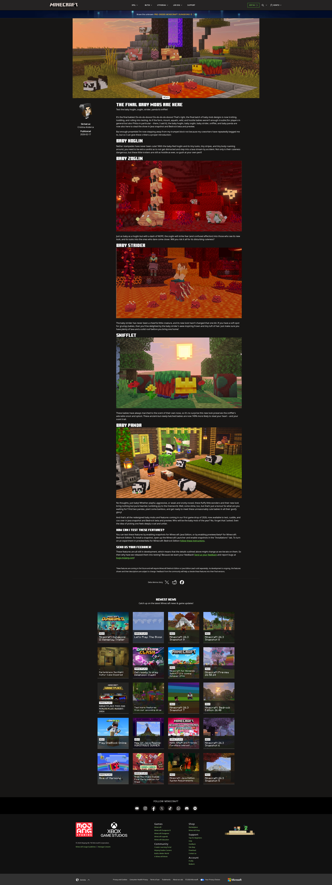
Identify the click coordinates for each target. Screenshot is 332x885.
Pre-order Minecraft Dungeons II (173, 14)
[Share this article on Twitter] (167, 582)
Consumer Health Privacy (139, 880)
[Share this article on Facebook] (182, 582)
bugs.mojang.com (125, 557)
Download (192, 850)
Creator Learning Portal (162, 847)
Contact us (192, 853)
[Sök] (265, 5)
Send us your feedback (205, 554)
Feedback (192, 844)
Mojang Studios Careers (163, 850)
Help (190, 841)
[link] (137, 808)
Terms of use (155, 880)
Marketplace (193, 827)
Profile (191, 861)
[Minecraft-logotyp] (63, 5)
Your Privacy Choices (212, 880)
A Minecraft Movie (161, 856)
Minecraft (157, 827)
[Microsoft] (234, 879)
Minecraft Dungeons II (162, 830)
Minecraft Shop (194, 830)
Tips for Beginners (195, 838)
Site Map (192, 847)
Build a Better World (161, 853)
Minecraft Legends (161, 836)
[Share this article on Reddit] (174, 582)
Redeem (192, 864)
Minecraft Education (161, 840)
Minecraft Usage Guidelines (86, 847)
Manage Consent (104, 847)
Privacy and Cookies (120, 880)
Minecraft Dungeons (161, 833)
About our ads (178, 880)
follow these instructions (192, 540)
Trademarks (166, 880)
